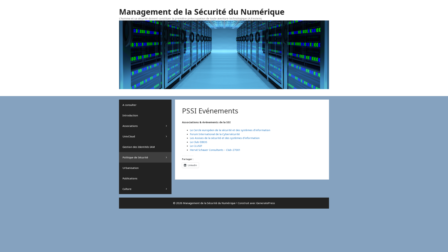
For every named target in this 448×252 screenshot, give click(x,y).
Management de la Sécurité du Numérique (202, 11)
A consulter (129, 105)
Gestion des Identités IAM (138, 147)
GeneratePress (265, 203)
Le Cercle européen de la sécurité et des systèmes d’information (230, 130)
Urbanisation (130, 168)
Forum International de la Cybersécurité (215, 134)
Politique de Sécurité (135, 157)
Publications (129, 178)
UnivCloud (128, 136)
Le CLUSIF (196, 146)
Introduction (130, 115)
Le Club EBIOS (198, 142)
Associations (130, 126)
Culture (126, 189)
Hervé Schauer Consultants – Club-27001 (215, 150)
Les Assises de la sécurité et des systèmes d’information (225, 138)
